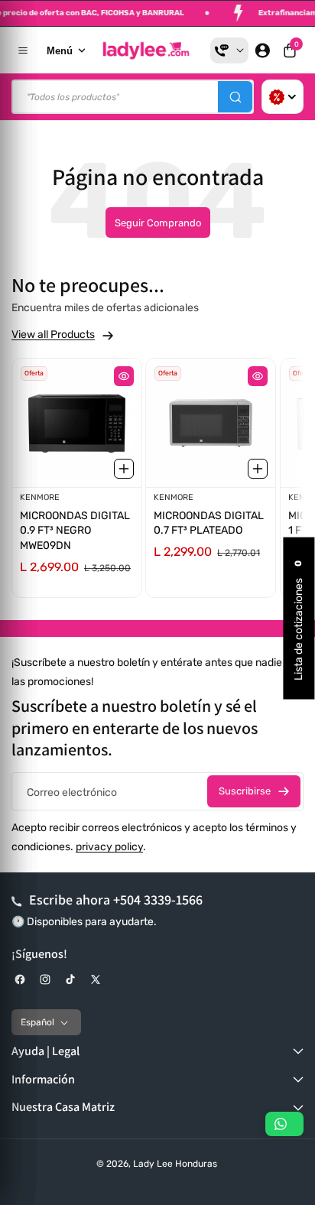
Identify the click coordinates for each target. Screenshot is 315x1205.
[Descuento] (282, 97)
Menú (60, 51)
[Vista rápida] (124, 376)
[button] (290, 50)
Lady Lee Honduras (175, 1163)
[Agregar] (124, 469)
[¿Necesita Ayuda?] (229, 50)
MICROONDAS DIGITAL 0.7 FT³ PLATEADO (209, 523)
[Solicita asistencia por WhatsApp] (284, 1124)
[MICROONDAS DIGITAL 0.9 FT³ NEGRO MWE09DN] (76, 423)
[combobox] (132, 97)
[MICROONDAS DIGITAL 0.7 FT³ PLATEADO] (210, 423)
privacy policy (109, 846)
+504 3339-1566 (158, 899)
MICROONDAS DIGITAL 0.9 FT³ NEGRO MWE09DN (75, 530)
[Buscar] (235, 96)
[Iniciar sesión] (262, 50)
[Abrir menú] (22, 50)
